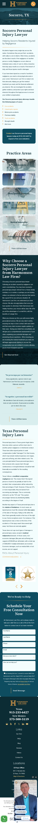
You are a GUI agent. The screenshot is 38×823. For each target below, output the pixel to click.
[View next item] (21, 586)
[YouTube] (27, 724)
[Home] (18, 3)
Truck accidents (10, 118)
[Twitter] (19, 724)
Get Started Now (11, 355)
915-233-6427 (19, 712)
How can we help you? (10, 662)
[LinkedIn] (23, 724)
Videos (19, 753)
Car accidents (9, 106)
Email (5, 650)
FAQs (19, 739)
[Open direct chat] (33, 777)
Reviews (19, 748)
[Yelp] (11, 724)
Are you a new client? (9, 656)
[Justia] (31, 724)
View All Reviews (19, 419)
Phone (5, 643)
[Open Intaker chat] (17, 822)
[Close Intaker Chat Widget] (36, 777)
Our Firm (19, 734)
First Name (6, 631)
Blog (19, 743)
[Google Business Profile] (7, 724)
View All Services (19, 248)
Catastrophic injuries (11, 109)
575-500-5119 (19, 719)
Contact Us (19, 757)
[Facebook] (15, 724)
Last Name (6, 637)
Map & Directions (19, 776)
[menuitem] (10, 813)
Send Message (19, 690)
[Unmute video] (26, 797)
